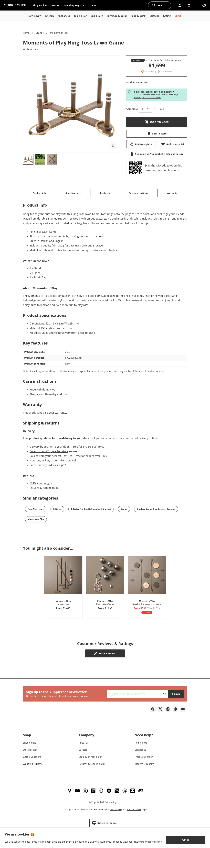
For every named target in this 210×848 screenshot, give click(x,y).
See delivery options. (171, 60)
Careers (83, 749)
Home (26, 32)
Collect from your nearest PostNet (51, 456)
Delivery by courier (41, 446)
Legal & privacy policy (90, 756)
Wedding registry (32, 763)
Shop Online (40, 5)
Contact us (140, 749)
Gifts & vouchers (32, 756)
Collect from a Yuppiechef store (49, 451)
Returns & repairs (144, 763)
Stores (55, 5)
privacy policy (116, 809)
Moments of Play (59, 32)
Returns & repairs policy (44, 488)
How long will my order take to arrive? (53, 460)
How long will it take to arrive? (147, 97)
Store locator (30, 749)
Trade (93, 6)
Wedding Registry (74, 5)
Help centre (141, 742)
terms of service (134, 809)
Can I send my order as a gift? (48, 465)
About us (84, 742)
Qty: (132, 109)
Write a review (32, 49)
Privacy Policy (140, 841)
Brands (40, 32)
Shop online (29, 742)
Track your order (144, 756)
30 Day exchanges (41, 483)
